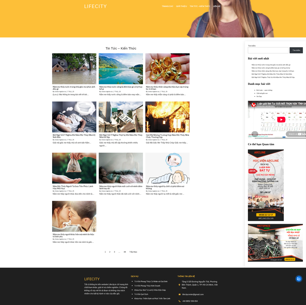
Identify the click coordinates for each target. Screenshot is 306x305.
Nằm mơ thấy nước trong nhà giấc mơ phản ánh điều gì (271, 65)
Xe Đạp (259, 96)
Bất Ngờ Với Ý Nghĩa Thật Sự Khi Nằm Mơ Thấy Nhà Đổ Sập (273, 77)
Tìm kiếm (252, 45)
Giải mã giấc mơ (262, 93)
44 (125, 252)
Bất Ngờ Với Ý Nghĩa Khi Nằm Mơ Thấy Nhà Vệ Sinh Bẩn (272, 74)
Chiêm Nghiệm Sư (60, 91)
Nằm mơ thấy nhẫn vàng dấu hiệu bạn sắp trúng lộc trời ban (273, 71)
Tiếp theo (133, 252)
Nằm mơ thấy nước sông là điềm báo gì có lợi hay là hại (271, 68)
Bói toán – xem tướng (264, 90)
